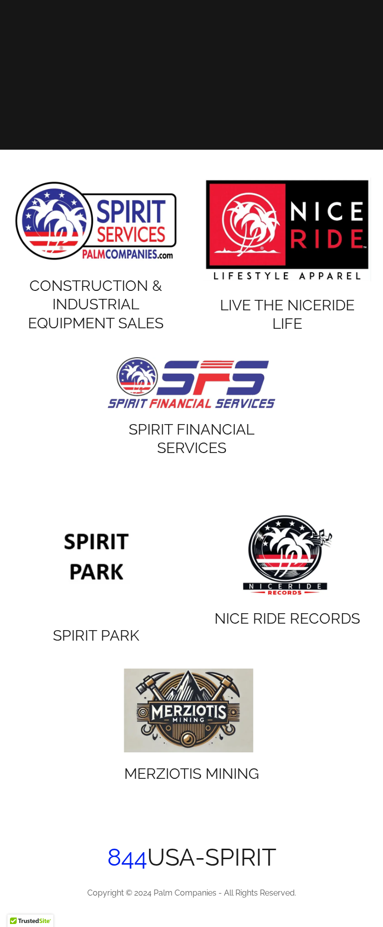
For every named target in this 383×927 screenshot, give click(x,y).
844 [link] (127, 857)
